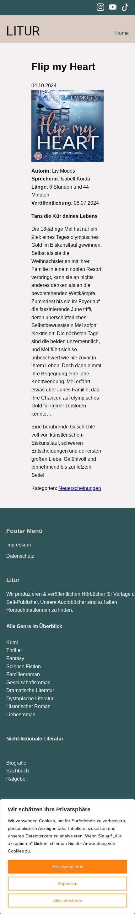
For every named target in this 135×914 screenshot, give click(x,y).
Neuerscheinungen (79, 488)
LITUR (23, 31)
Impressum (18, 544)
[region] (67, 856)
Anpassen (68, 883)
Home (122, 33)
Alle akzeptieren (68, 866)
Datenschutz (20, 556)
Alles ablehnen (67, 900)
